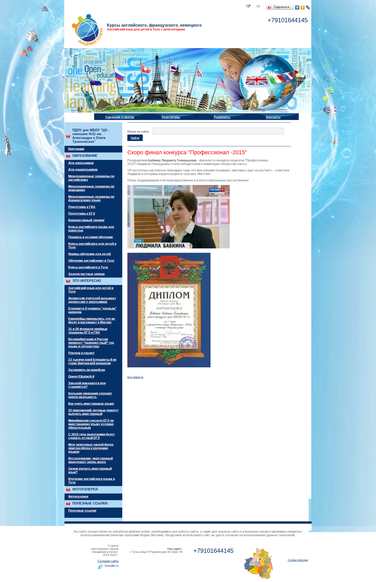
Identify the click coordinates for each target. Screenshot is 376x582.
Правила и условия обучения (90, 237)
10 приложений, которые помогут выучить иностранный (93, 412)
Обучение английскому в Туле (91, 260)
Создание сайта (108, 561)
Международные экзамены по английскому (91, 178)
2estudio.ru (111, 565)
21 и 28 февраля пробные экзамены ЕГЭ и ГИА (87, 330)
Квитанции (76, 149)
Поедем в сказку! (81, 353)
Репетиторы (171, 117)
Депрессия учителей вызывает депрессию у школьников (92, 300)
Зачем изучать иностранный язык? (90, 470)
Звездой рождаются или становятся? (87, 385)
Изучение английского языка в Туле (91, 480)
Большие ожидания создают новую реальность (90, 395)
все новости (135, 377)
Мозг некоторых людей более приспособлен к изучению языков (91, 448)
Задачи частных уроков (86, 274)
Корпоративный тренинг (86, 220)
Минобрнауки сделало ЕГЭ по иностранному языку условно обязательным (91, 424)
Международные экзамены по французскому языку (91, 198)
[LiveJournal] (308, 7)
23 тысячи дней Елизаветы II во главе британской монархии (92, 361)
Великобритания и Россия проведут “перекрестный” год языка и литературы (91, 342)
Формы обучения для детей (89, 254)
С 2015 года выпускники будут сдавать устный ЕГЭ (91, 436)
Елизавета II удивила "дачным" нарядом (92, 310)
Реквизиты (222, 117)
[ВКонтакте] (297, 7)
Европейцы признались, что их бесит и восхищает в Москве (91, 320)
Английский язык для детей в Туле (90, 289)
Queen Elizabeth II (81, 376)
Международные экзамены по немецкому (91, 188)
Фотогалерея (78, 496)
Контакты (273, 117)
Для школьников (81, 163)
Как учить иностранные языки (91, 403)
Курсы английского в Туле (88, 267)
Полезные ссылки (82, 510)
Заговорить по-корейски (86, 370)
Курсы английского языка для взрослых (91, 228)
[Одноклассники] (302, 7)
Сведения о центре (119, 117)
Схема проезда (298, 560)
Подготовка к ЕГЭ (81, 213)
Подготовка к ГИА (81, 207)
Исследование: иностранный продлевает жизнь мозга (90, 460)
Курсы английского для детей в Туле (92, 245)
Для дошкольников (82, 169)
